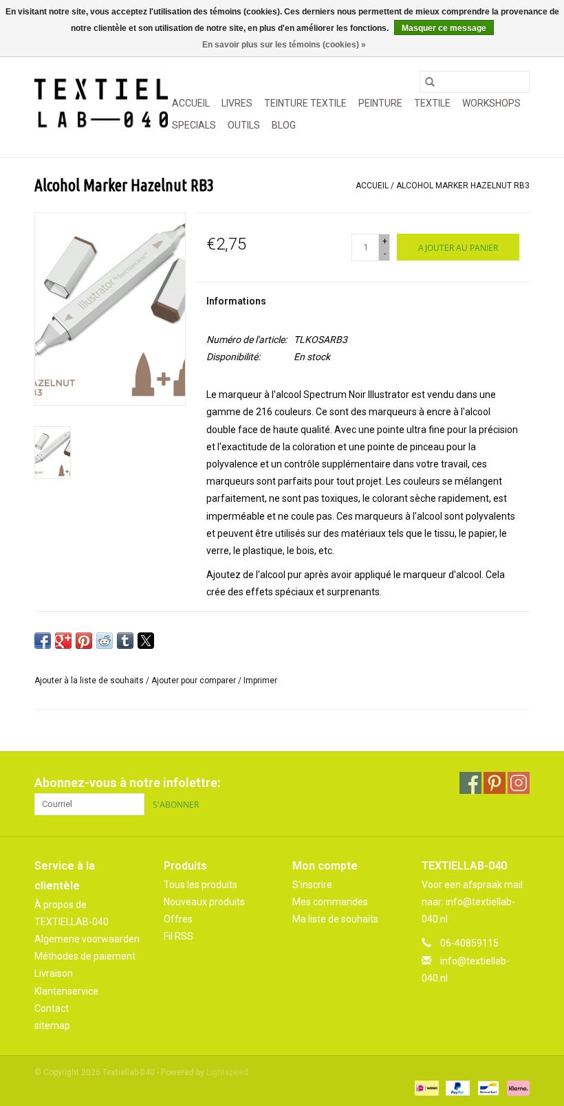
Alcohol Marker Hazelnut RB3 (463, 185)
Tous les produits (200, 884)
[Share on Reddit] (104, 640)
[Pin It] (84, 640)
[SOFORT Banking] (516, 1087)
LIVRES (236, 103)
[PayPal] (456, 1087)
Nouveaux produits (204, 901)
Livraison (53, 973)
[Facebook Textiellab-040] (470, 783)
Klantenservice (66, 991)
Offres (178, 919)
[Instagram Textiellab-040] (519, 783)
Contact (51, 1008)
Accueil (191, 103)
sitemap (52, 1025)
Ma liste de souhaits (335, 919)
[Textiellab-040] (101, 103)
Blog (284, 125)
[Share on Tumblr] (125, 640)
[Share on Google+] (63, 640)
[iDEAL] (425, 1087)
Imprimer (260, 680)
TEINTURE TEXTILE (305, 103)
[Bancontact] (487, 1087)
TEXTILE (432, 103)
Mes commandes (330, 901)
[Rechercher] (430, 82)
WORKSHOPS (491, 103)
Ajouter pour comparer (194, 680)
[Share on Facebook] (42, 640)
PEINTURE (380, 103)
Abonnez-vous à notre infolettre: (127, 782)
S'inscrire (312, 884)
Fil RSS (178, 936)
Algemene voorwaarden (87, 938)
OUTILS (244, 125)
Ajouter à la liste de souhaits (90, 680)
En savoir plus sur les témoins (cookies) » (284, 44)
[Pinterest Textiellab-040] (495, 783)
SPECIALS (194, 125)
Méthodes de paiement (84, 956)
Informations (236, 301)
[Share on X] (146, 640)
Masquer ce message (444, 28)
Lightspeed (227, 1072)
